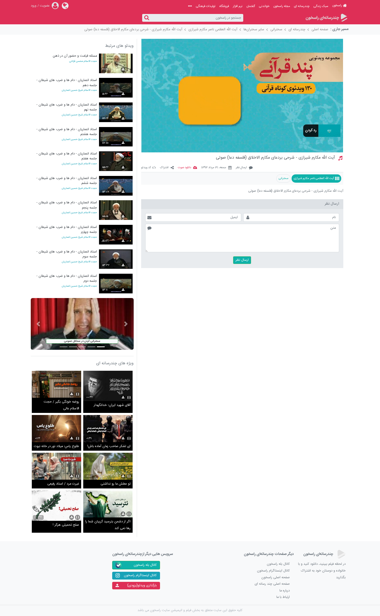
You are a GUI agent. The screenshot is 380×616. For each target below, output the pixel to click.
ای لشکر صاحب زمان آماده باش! (109, 446)
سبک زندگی (320, 6)
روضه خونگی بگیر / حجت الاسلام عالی (61, 405)
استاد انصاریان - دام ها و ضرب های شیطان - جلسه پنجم (66, 205)
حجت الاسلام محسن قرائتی (83, 61)
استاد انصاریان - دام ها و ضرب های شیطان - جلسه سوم (66, 254)
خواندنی (264, 6)
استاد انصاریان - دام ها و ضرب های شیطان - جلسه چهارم (66, 229)
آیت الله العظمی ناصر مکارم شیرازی (212, 29)
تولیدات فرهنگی (205, 6)
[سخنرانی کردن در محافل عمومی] (82, 324)
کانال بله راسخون (278, 564)
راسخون (337, 5)
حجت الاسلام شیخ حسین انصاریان (79, 90)
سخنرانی (276, 29)
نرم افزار (237, 6)
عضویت (45, 5)
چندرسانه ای (301, 6)
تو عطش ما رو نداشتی (116, 484)
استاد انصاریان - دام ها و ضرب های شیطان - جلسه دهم (66, 82)
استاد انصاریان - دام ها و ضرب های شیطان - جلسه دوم (66, 278)
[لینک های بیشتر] (190, 6)
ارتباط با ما (283, 597)
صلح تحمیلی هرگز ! (66, 525)
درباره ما (284, 590)
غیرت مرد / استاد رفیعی (63, 484)
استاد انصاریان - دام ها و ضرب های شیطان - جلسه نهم (66, 107)
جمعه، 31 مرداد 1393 (213, 168)
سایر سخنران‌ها (254, 29)
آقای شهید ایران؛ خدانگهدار (112, 405)
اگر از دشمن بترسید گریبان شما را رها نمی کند (108, 525)
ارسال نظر (241, 168)
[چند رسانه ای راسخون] (326, 18)
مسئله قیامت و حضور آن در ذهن (75, 56)
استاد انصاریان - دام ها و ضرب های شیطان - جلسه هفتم (66, 156)
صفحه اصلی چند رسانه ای (272, 584)
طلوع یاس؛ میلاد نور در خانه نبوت (56, 446)
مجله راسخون (281, 6)
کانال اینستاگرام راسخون (273, 571)
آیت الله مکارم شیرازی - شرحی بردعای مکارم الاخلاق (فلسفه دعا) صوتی (133, 29)
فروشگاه (224, 6)
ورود (33, 5)
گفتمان (250, 6)
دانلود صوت (184, 168)
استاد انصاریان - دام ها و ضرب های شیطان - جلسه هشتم (66, 132)
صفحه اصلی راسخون (275, 577)
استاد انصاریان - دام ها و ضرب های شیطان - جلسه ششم (66, 180)
